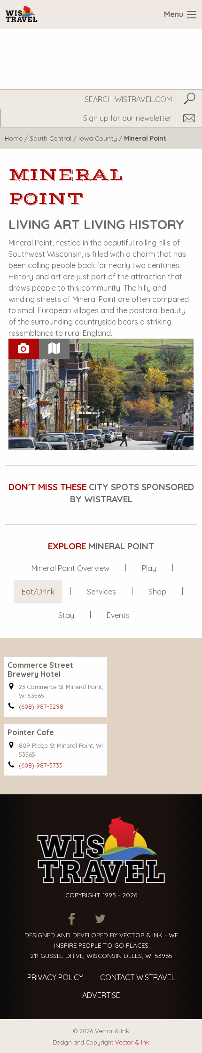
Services (101, 591)
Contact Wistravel (137, 977)
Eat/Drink (38, 591)
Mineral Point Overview (70, 568)
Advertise (101, 995)
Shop (157, 591)
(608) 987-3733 (40, 765)
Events (118, 615)
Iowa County (97, 138)
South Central (50, 138)
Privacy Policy (55, 977)
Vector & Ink (132, 1042)
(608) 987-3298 (41, 706)
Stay (66, 615)
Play (149, 568)
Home (14, 138)
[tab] (23, 349)
